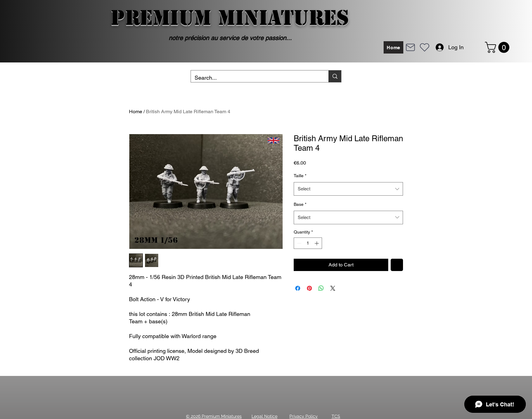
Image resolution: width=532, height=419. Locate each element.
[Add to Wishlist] (397, 265)
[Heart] (424, 47)
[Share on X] (333, 288)
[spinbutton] (307, 243)
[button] (498, 47)
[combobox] (348, 189)
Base (300, 204)
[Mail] (410, 47)
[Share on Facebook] (297, 288)
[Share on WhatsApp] (321, 288)
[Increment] (317, 243)
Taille (300, 175)
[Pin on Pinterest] (309, 288)
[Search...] (334, 76)
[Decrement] (298, 243)
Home (135, 111)
